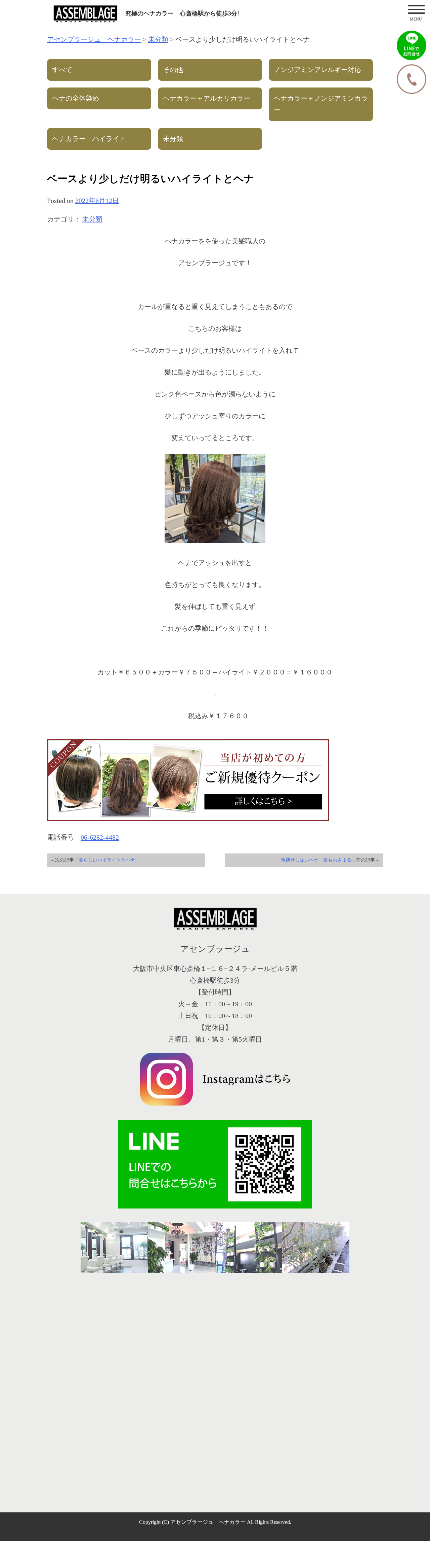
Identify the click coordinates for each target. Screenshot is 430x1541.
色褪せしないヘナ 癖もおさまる (316, 860)
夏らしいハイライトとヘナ (107, 860)
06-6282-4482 (100, 837)
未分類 (92, 219)
